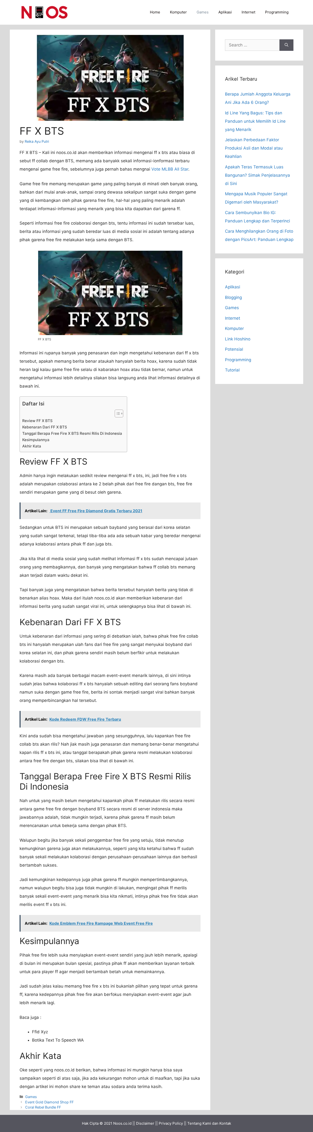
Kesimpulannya (35, 439)
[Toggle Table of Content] (116, 413)
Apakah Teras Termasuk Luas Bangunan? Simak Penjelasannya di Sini (257, 175)
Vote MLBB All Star (169, 169)
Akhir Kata (31, 446)
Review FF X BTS (37, 420)
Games (203, 12)
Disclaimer (145, 1123)
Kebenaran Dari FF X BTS (44, 427)
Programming (277, 12)
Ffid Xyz (40, 1031)
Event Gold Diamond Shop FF (49, 1102)
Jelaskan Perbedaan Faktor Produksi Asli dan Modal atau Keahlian (254, 148)
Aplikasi (225, 12)
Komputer (178, 12)
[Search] (286, 45)
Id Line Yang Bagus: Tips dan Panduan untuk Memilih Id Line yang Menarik (255, 121)
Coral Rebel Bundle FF (43, 1107)
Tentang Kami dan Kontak (209, 1123)
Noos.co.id (122, 1123)
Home (155, 12)
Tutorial (232, 370)
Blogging (233, 297)
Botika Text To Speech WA (58, 1040)
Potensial (234, 349)
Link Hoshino (237, 339)
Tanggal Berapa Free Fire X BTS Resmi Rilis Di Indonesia (72, 433)
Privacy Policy (171, 1123)
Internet (248, 12)
